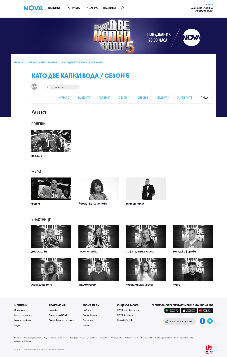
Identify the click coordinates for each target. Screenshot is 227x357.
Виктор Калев (135, 203)
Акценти (162, 97)
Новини (54, 7)
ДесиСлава (39, 251)
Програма (72, 7)
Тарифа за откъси (77, 338)
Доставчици (92, 338)
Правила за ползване (163, 338)
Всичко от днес (23, 315)
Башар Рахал (87, 284)
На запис (91, 7)
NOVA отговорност (128, 310)
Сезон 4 (124, 97)
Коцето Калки (87, 251)
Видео (17, 325)
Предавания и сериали (61, 320)
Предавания (90, 315)
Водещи (36, 155)
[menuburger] (16, 7)
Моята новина (22, 320)
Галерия (104, 97)
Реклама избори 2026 (32, 338)
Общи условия (116, 338)
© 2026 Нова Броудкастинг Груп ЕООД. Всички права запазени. (39, 349)
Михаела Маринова (139, 284)
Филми (86, 325)
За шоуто (84, 97)
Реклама (17, 338)
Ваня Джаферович (185, 251)
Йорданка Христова (92, 203)
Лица (204, 97)
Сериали (88, 320)
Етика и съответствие (184, 338)
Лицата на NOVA (58, 315)
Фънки (35, 203)
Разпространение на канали (55, 338)
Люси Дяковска (41, 284)
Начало (64, 97)
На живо (109, 7)
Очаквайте (184, 97)
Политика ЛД (146, 338)
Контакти (104, 338)
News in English (124, 320)
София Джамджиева (140, 251)
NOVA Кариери (125, 315)
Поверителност (132, 338)
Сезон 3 (143, 97)
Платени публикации (22, 341)
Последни (19, 310)
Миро (176, 284)
